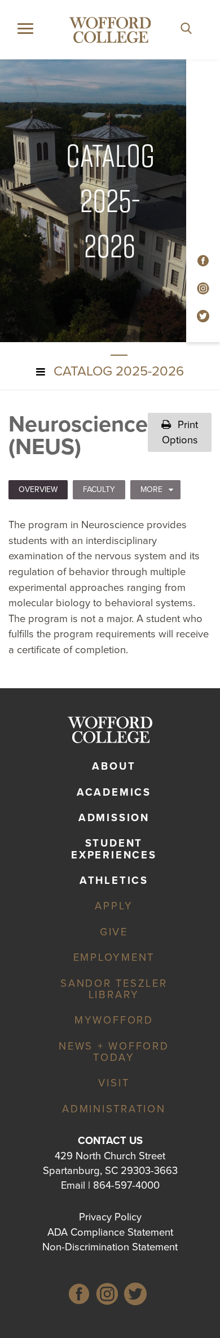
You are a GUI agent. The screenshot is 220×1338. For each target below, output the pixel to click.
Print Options (180, 432)
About (113, 766)
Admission (113, 818)
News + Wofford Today (114, 1052)
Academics (114, 792)
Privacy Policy (110, 1217)
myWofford (113, 1020)
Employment (114, 957)
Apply (114, 906)
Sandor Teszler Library (114, 989)
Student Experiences (113, 849)
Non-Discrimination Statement (110, 1247)
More (151, 489)
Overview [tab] (38, 489)
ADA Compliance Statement (110, 1232)
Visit (113, 1083)
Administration (114, 1109)
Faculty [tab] (99, 489)
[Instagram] (107, 1296)
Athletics (114, 880)
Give (114, 932)
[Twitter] (135, 1296)
